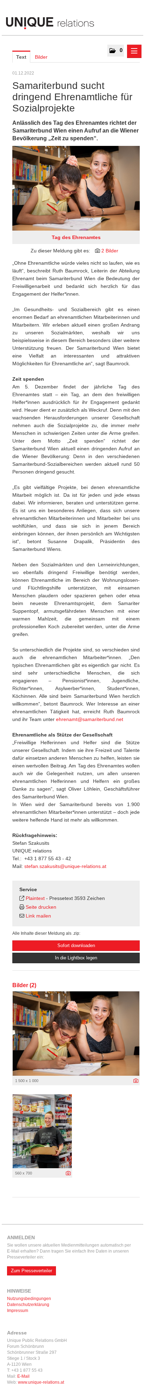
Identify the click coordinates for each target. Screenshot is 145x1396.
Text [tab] (21, 57)
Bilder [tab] (41, 57)
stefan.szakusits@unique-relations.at (65, 866)
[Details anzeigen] (135, 1081)
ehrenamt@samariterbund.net (89, 719)
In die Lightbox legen (76, 957)
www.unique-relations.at (41, 1382)
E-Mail (23, 1376)
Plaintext (35, 898)
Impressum (17, 1310)
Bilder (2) (24, 985)
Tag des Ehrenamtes (76, 237)
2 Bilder (109, 250)
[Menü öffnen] (134, 51)
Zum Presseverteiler (31, 1270)
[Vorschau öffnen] (76, 188)
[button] (115, 51)
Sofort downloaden (76, 945)
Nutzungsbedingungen (29, 1298)
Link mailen (38, 916)
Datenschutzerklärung (28, 1304)
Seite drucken (41, 907)
